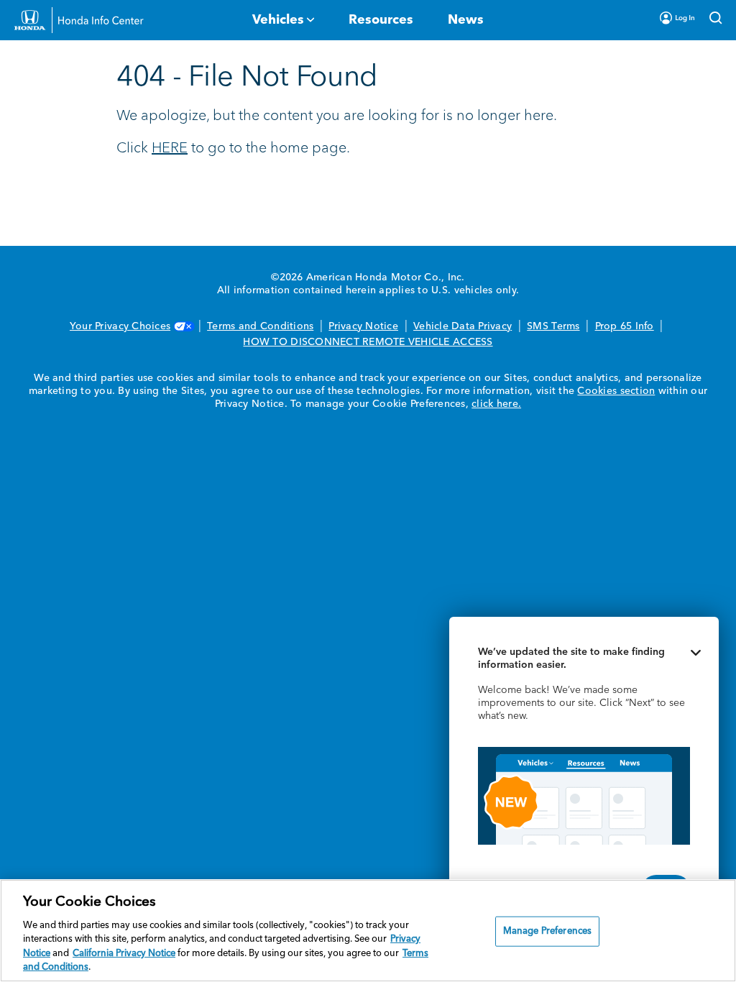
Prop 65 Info (624, 326)
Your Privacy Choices (120, 326)
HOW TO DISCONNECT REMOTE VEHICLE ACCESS (367, 342)
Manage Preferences (547, 931)
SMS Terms (553, 326)
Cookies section (616, 391)
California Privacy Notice (124, 953)
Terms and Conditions (260, 326)
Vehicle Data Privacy (462, 326)
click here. (496, 404)
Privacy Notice (363, 326)
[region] (368, 930)
